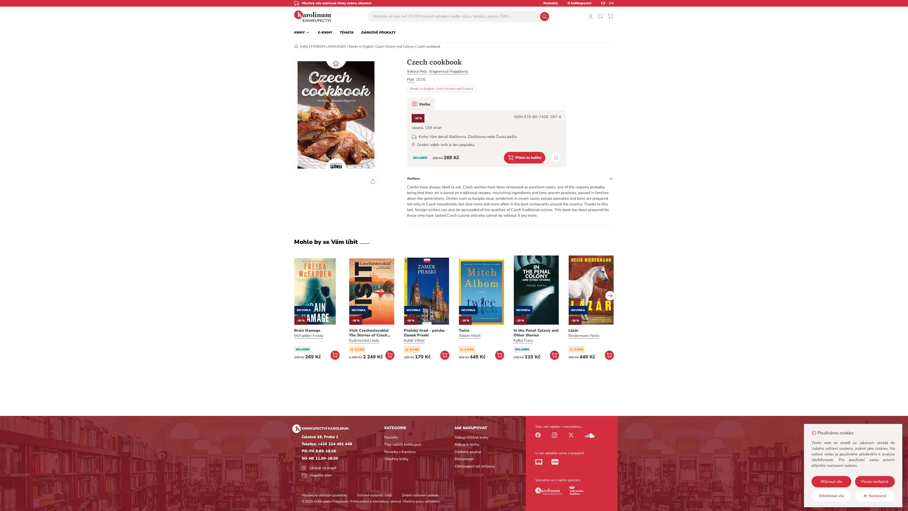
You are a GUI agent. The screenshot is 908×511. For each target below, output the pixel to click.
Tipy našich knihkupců (402, 444)
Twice (464, 330)
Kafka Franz (523, 340)
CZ (603, 3)
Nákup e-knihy (467, 444)
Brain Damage (307, 330)
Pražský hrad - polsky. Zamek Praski (424, 333)
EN (611, 3)
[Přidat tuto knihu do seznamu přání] (556, 158)
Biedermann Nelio (583, 335)
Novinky (391, 437)
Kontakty (550, 3)
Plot (410, 79)
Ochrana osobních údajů (374, 495)
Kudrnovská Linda (364, 340)
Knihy (304, 46)
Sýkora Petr (417, 71)
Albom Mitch (470, 335)
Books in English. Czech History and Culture (381, 46)
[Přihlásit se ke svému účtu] (590, 16)
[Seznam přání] (600, 16)
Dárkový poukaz (468, 451)
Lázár (573, 330)
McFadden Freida (308, 335)
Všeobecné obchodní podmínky (324, 495)
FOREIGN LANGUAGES (328, 46)
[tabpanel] (486, 138)
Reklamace (464, 459)
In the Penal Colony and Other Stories (536, 333)
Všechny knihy (396, 459)
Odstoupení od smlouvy (475, 466)
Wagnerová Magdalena (448, 71)
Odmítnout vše (831, 495)
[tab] (421, 103)
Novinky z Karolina (399, 451)
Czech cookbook (428, 46)
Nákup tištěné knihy (472, 437)
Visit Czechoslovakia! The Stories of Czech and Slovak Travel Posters (369, 333)
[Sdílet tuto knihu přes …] (373, 181)
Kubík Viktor (414, 340)
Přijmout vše (831, 481)
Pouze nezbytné (874, 481)
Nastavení (877, 495)
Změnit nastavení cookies (420, 495)
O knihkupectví (579, 3)
